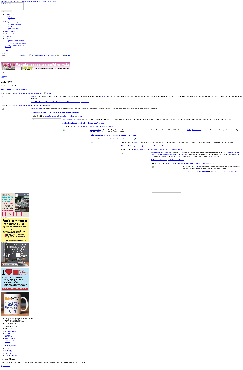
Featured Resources (14, 30)
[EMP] (15, 216)
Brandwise (103, 96)
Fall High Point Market (194, 130)
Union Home (183, 154)
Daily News (8, 337)
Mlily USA (137, 142)
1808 (232, 171)
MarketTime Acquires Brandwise (14, 89)
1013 (197, 171)
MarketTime (35, 96)
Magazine (7, 16)
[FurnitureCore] (12, 9)
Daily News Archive (14, 24)
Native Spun (155, 154)
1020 (218, 171)
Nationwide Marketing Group (71, 119)
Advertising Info (9, 14)
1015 (203, 171)
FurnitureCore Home (11, 355)
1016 (206, 171)
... (192, 171)
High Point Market (212, 156)
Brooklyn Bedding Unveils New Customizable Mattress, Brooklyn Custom (60, 102)
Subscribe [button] (4, 76)
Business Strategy (33, 93)
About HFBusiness (10, 345)
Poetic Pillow (172, 154)
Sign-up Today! (5, 366)
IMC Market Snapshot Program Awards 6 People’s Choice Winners (147, 146)
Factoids (10, 26)
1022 (224, 171)
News (6, 21)
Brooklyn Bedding (37, 108)
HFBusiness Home (10, 331)
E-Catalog (8, 36)
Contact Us (8, 47)
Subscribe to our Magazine (16, 40)
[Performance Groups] (15, 241)
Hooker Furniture (95, 130)
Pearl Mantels (163, 154)
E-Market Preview (10, 33)
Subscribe (7, 38)
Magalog (7, 35)
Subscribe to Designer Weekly (17, 43)
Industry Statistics (13, 23)
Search (21, 55)
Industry (41, 93)
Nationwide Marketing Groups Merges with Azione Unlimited (55, 112)
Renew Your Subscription (16, 45)
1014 (200, 171)
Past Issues (11, 18)
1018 (212, 171)
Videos (10, 19)
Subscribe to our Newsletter (16, 42)
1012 (194, 171)
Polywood (198, 167)
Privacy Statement (10, 352)
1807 (228, 171)
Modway (236, 152)
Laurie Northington (20, 93)
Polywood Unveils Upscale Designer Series (167, 160)
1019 (215, 171)
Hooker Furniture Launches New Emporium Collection (83, 123)
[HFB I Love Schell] (15, 291)
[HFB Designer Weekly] (15, 266)
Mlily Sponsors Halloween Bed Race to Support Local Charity (114, 135)
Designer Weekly (10, 31)
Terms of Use (9, 350)
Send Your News (13, 28)
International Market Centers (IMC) (162, 152)
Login (6, 50)
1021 (221, 171)
